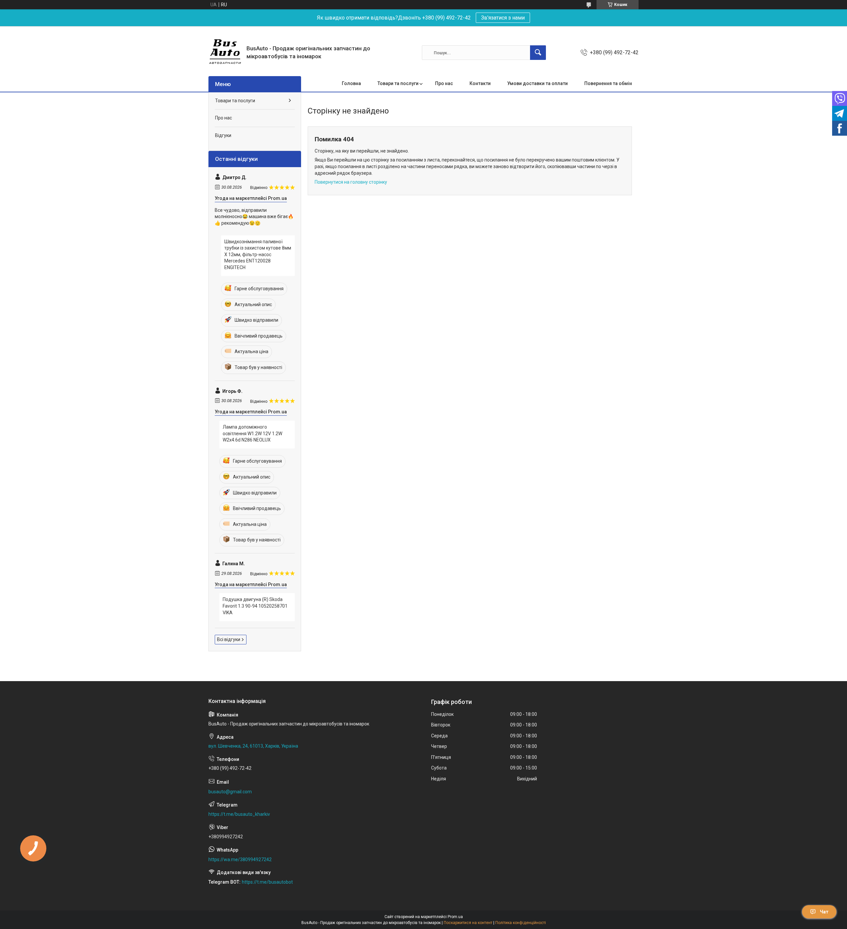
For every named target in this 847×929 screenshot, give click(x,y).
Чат (824, 911)
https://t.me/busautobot (267, 882)
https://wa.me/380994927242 (240, 859)
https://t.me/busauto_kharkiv (239, 814)
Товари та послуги (398, 83)
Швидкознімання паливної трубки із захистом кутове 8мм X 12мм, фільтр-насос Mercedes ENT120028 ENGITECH (257, 254)
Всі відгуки (228, 639)
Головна (351, 83)
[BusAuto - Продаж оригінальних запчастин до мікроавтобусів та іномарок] (225, 52)
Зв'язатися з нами (503, 18)
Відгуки (223, 135)
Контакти (480, 83)
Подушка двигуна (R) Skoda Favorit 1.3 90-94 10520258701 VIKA (255, 606)
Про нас (444, 83)
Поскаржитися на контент (468, 922)
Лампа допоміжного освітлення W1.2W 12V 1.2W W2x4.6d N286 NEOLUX (252, 433)
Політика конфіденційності (520, 922)
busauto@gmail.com (230, 791)
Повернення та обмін (608, 83)
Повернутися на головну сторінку (351, 182)
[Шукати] (538, 52)
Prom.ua (455, 916)
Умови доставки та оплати (537, 83)
